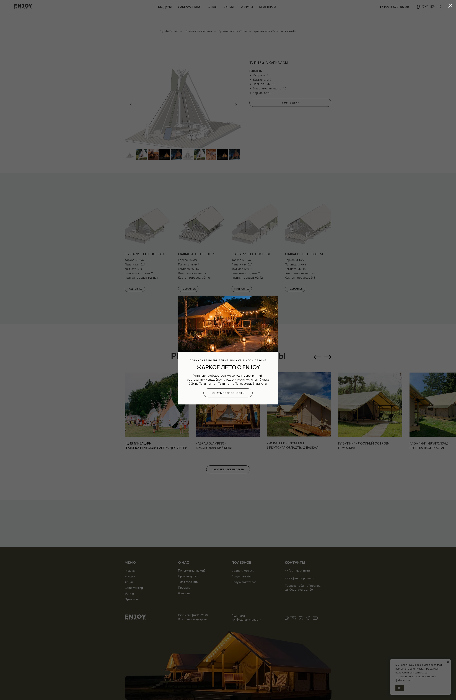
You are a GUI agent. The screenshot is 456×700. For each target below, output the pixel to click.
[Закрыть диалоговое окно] (450, 5)
